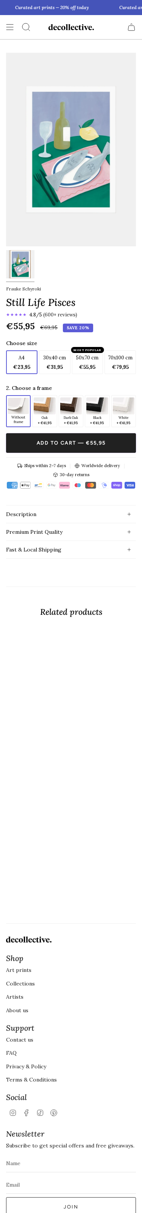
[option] (18, 411)
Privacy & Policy (26, 1066)
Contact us (19, 1039)
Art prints (18, 970)
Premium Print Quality (34, 532)
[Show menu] (9, 27)
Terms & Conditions (31, 1079)
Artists (14, 996)
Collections (20, 983)
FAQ (11, 1053)
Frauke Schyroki (23, 289)
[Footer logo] (28, 939)
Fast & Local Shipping (33, 549)
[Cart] (131, 27)
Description (21, 514)
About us (17, 1010)
